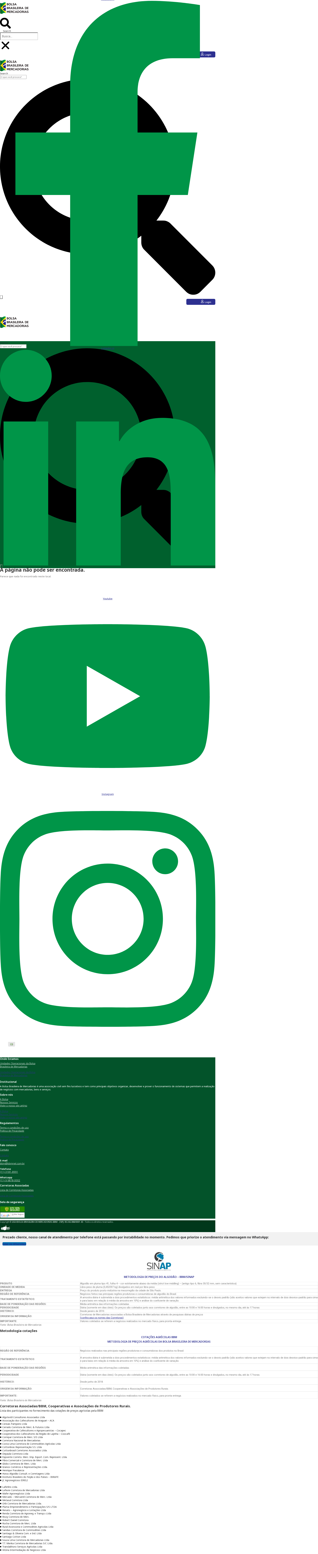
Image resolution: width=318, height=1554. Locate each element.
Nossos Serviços (9, 1102)
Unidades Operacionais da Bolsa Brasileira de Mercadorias (17, 1065)
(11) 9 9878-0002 (10, 1180)
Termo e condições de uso (14, 1127)
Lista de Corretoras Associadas (17, 1190)
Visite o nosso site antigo (13, 1105)
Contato (4, 1149)
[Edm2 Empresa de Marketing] (5, 1230)
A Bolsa (4, 1099)
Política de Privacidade (12, 1130)
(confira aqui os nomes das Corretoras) (102, 1317)
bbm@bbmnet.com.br (12, 1163)
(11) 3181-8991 (9, 1172)
